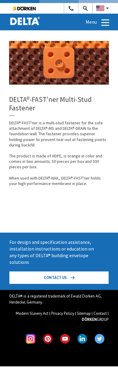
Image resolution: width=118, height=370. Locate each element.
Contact (100, 313)
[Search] (85, 8)
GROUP (95, 319)
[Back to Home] (25, 17)
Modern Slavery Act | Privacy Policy (45, 313)
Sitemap (84, 313)
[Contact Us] (71, 8)
